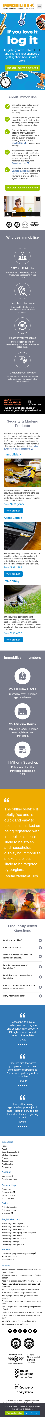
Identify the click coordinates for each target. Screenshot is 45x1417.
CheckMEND (17, 143)
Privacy (5, 1158)
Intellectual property (10, 1155)
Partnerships (7, 1167)
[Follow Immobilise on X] (20, 1331)
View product (13, 510)
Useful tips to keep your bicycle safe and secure (22, 1312)
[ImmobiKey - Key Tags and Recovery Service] (22, 599)
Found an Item (8, 1198)
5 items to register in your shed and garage (20, 1321)
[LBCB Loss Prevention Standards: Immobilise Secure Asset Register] (25, 225)
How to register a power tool (14, 1239)
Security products (9, 1152)
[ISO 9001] (9, 225)
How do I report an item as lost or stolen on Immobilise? (19, 987)
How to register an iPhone (13, 1230)
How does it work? (12, 948)
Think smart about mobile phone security (19, 1293)
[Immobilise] (18, 6)
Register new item (9, 1179)
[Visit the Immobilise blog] (30, 1331)
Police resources (9, 1210)
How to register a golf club (13, 1245)
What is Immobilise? (12, 940)
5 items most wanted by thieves (15, 1324)
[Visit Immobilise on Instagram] (25, 1331)
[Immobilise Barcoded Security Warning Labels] (22, 536)
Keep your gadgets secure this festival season (21, 1281)
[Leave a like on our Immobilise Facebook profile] (10, 1331)
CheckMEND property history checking (18, 1254)
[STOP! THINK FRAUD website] (22, 405)
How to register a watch (12, 1236)
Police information (9, 1207)
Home (4, 1146)
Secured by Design (20, 171)
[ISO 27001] (17, 225)
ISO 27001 (16, 173)
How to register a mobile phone (15, 1227)
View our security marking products (21, 447)
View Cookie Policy (14, 1413)
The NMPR (6, 1213)
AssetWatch (7, 1260)
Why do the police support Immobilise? (15, 966)
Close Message (32, 1413)
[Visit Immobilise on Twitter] (15, 1331)
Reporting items (8, 1195)
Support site (7, 1192)
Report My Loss (19, 163)
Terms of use (7, 1161)
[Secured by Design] (34, 224)
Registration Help (11, 1220)
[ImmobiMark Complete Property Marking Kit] (22, 473)
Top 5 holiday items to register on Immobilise (20, 1289)
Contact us (6, 1189)
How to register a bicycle (12, 1223)
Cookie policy (7, 1164)
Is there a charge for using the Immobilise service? (17, 956)
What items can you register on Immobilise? (18, 977)
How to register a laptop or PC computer (19, 1233)
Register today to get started (22, 67)
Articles (6, 1266)
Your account (7, 1176)
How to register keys (10, 1242)
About (4, 1149)
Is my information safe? (14, 996)
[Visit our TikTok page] (35, 1331)
